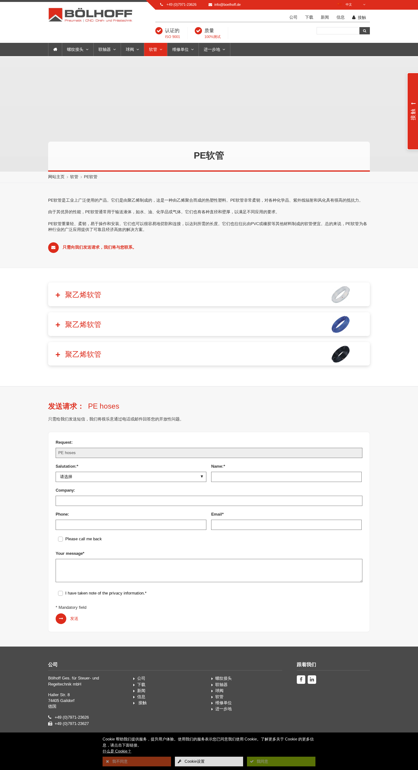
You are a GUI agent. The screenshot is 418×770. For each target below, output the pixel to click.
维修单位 (180, 49)
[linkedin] (312, 679)
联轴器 (104, 49)
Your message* (70, 553)
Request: (64, 442)
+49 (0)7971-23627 (72, 723)
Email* (217, 514)
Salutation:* (67, 466)
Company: (65, 490)
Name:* (218, 466)
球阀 (130, 49)
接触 (361, 17)
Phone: (62, 514)
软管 (153, 49)
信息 (340, 17)
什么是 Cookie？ (117, 751)
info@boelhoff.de (227, 4)
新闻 (325, 17)
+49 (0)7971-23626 (181, 4)
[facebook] (301, 679)
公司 (293, 17)
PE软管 (90, 177)
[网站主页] (55, 49)
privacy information (126, 593)
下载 (309, 17)
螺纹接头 (75, 49)
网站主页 (56, 177)
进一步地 (212, 49)
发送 (74, 618)
